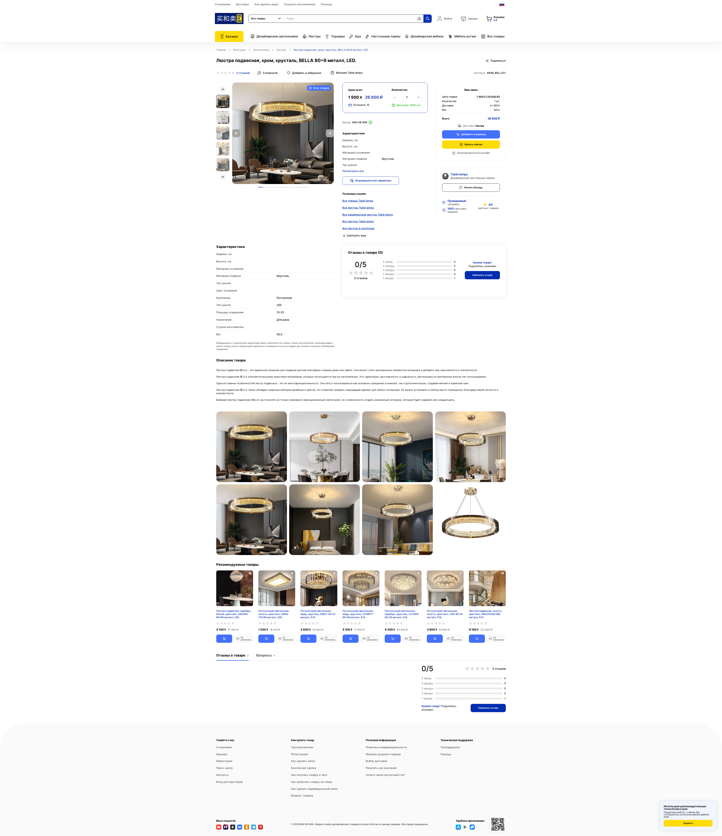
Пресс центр (224, 767)
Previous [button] (236, 133)
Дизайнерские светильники (277, 36)
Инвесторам (224, 761)
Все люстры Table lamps (358, 207)
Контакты (222, 774)
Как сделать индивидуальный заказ (314, 788)
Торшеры (338, 36)
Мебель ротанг (465, 36)
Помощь (326, 4)
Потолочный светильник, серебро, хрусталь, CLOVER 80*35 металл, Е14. (401, 614)
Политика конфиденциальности (386, 747)
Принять (688, 823)
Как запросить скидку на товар (311, 781)
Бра (358, 36)
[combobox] (266, 18)
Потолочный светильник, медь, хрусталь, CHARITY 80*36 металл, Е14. (358, 614)
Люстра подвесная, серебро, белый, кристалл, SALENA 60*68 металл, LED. (233, 614)
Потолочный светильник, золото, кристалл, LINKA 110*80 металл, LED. (273, 614)
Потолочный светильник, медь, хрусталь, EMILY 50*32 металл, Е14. (317, 614)
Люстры (314, 36)
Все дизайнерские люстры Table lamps (367, 214)
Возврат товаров (302, 795)
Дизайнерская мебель (427, 36)
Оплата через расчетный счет (385, 774)
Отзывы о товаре (232, 655)
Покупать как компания (299, 4)
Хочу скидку (321, 87)
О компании (222, 4)
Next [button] (330, 133)
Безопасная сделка (303, 767)
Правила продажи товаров (383, 754)
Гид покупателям (302, 747)
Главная (221, 49)
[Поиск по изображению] (419, 19)
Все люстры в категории (358, 228)
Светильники (261, 49)
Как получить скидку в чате (309, 774)
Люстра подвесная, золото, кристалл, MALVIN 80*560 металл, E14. (485, 614)
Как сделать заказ (266, 4)
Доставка (242, 4)
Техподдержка (450, 747)
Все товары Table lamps (357, 200)
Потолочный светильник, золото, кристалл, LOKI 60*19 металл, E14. (445, 614)
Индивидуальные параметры (373, 180)
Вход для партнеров (229, 781)
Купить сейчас (474, 144)
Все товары (495, 36)
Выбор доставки (376, 761)
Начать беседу (473, 187)
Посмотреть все (353, 171)
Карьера (221, 754)
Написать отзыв (482, 274)
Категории (239, 49)
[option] (283, 133)
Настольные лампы (385, 36)
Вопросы (265, 655)
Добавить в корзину (473, 134)
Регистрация (299, 754)
